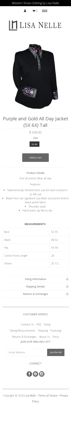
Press (56, 336)
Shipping (43, 330)
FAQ (38, 324)
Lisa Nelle (30, 395)
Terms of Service (48, 395)
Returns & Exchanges (24, 336)
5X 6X (34, 144)
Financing (55, 330)
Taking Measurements (22, 330)
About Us (44, 336)
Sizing (47, 324)
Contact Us (27, 324)
